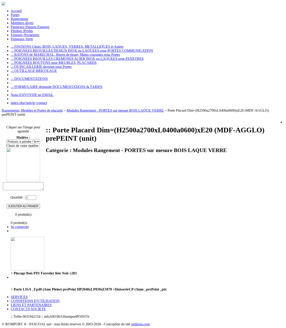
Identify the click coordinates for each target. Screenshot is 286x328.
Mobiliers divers (22, 23)
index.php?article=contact (29, 103)
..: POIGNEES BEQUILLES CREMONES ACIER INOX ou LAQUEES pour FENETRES (77, 59)
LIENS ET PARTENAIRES (31, 305)
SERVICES (19, 297)
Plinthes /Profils (22, 31)
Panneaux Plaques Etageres (30, 27)
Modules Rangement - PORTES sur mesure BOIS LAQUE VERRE (115, 110)
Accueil (16, 11)
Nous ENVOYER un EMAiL (32, 95)
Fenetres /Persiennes (25, 35)
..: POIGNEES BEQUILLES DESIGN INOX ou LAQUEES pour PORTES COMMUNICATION (82, 50)
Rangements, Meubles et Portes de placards (32, 110)
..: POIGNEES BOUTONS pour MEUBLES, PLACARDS (54, 63)
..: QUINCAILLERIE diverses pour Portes (41, 67)
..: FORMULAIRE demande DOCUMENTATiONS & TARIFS (56, 87)
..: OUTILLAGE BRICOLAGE (34, 71)
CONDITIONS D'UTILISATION (35, 301)
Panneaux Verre (22, 39)
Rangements (19, 19)
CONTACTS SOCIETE (28, 309)
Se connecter (20, 227)
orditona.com (140, 324)
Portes (15, 15)
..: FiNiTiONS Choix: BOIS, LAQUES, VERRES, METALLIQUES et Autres (67, 46)
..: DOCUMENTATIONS (29, 79)
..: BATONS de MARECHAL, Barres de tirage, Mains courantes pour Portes (65, 54)
